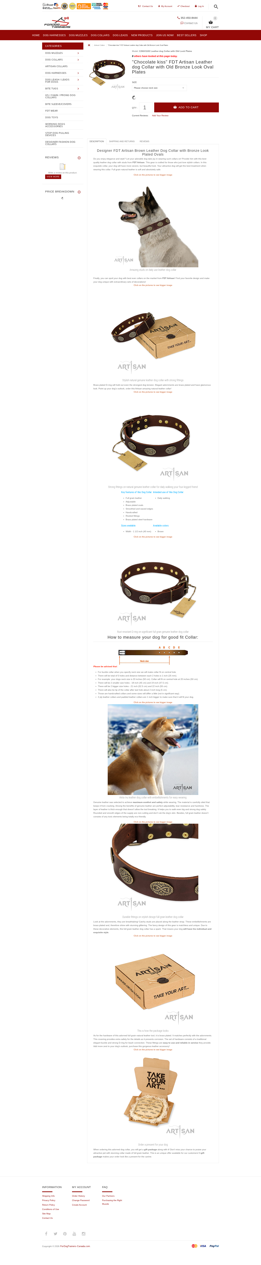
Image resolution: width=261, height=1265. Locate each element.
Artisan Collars (99, 45)
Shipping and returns (122, 141)
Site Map (46, 1213)
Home (89, 45)
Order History (78, 1196)
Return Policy (48, 1205)
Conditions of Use (50, 1209)
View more (53, 177)
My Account (166, 6)
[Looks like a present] (153, 1096)
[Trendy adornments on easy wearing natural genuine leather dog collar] (153, 222)
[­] (215, 7)
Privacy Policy (48, 1200)
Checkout (185, 6)
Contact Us (191, 23)
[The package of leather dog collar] (153, 983)
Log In (201, 6)
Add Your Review (160, 115)
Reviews (144, 141)
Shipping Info (48, 1196)
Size (134, 82)
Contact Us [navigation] (147, 6)
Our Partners (108, 1196)
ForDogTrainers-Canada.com (75, 1246)
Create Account (79, 1205)
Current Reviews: (140, 115)
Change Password (81, 1200)
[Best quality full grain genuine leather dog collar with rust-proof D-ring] (153, 332)
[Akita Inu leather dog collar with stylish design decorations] (153, 749)
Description (97, 141)
